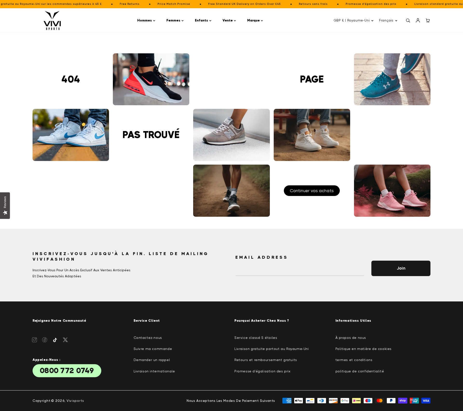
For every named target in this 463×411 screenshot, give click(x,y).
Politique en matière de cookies (363, 349)
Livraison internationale (154, 371)
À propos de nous (350, 338)
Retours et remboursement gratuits (265, 360)
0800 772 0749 (67, 371)
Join (401, 268)
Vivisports (75, 401)
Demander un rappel (152, 360)
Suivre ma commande (153, 349)
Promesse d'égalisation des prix (262, 371)
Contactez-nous (148, 338)
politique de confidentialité (359, 371)
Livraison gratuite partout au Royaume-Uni (271, 349)
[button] (147, 20)
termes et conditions (354, 360)
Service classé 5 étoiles (255, 338)
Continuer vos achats (312, 190)
